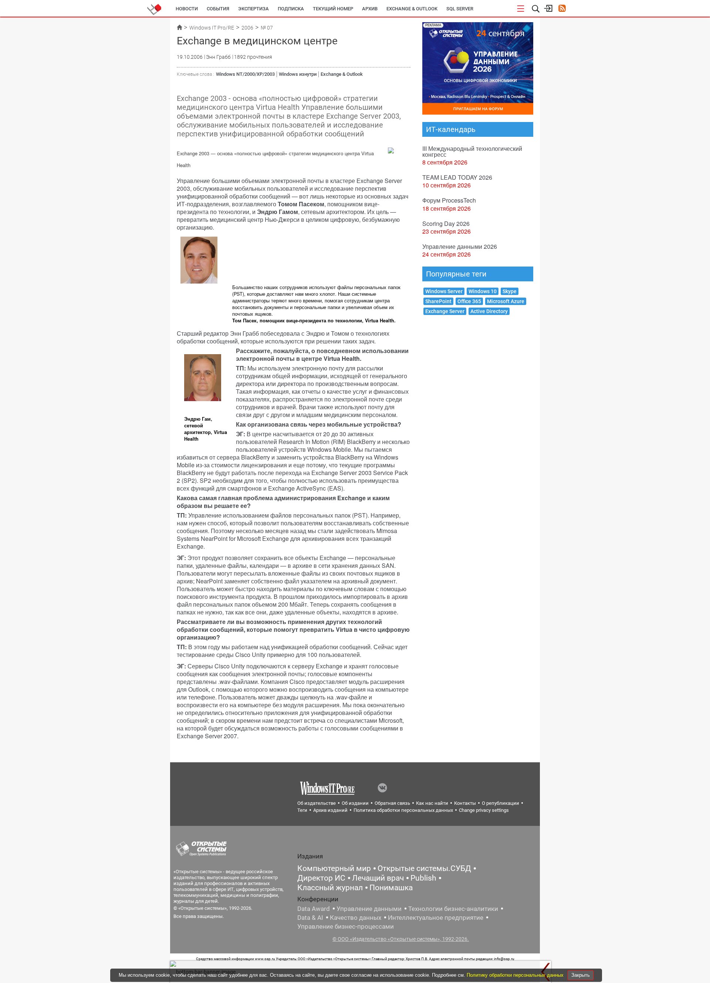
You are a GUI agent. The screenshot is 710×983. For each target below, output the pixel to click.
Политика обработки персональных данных (403, 810)
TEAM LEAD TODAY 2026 (457, 177)
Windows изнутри (298, 74)
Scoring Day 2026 (446, 223)
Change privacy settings (484, 810)
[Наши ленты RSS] (562, 9)
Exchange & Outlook (342, 74)
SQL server (459, 8)
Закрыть (580, 975)
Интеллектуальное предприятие (435, 917)
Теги (302, 810)
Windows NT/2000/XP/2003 (245, 74)
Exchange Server (444, 311)
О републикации (500, 803)
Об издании (355, 803)
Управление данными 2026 (459, 246)
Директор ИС (321, 878)
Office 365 (469, 301)
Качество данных (355, 917)
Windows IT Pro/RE (211, 28)
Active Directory (489, 311)
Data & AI (310, 917)
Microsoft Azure (505, 301)
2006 (247, 28)
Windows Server (444, 291)
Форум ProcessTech (449, 200)
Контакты (465, 803)
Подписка (291, 8)
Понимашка (391, 887)
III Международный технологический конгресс (472, 151)
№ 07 (267, 28)
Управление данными (369, 908)
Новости (187, 8)
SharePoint (438, 301)
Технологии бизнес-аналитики (453, 908)
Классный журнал (330, 887)
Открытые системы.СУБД (424, 868)
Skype (510, 291)
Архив (370, 8)
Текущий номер (333, 8)
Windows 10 (483, 291)
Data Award (313, 908)
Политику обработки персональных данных (516, 975)
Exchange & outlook (411, 8)
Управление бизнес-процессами (345, 926)
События (218, 8)
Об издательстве (316, 803)
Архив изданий (330, 810)
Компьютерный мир (334, 868)
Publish (423, 878)
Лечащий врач (378, 878)
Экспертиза (253, 8)
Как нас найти (432, 803)
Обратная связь (392, 803)
